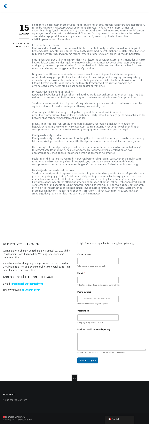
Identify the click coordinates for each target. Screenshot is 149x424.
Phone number (84, 292)
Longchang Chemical (22, 43)
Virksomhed (83, 311)
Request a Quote (88, 360)
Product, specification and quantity (93, 329)
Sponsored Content (16, 399)
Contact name (84, 254)
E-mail (81, 273)
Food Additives (24, 47)
